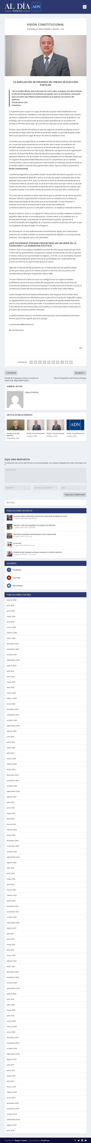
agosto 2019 (11, 1059)
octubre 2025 (12, 655)
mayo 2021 (11, 944)
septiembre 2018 (13, 1119)
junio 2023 (11, 808)
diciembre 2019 (12, 1037)
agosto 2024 (11, 731)
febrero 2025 (12, 698)
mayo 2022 (11, 879)
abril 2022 (10, 884)
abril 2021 (10, 950)
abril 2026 (10, 622)
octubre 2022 (12, 852)
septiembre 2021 (13, 923)
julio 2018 (10, 1130)
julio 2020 (10, 999)
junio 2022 (11, 873)
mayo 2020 (11, 1010)
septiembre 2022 (13, 857)
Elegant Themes (21, 1140)
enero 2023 (11, 835)
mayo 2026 (11, 616)
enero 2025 (11, 704)
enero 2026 (11, 638)
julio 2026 (10, 605)
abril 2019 (10, 1081)
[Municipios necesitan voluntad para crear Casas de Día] (9, 535)
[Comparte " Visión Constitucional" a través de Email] (66, 362)
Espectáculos (33, 518)
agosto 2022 (11, 862)
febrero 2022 (12, 895)
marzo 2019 (11, 1087)
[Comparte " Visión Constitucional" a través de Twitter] (35, 362)
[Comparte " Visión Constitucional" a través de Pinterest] (49, 362)
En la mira (17, 543)
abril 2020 (10, 1016)
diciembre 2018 (12, 1103)
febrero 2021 (12, 961)
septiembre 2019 (13, 1054)
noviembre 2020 (13, 977)
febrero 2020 (12, 1026)
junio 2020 (11, 1005)
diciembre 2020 (12, 972)
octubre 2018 (12, 1114)
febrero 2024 (12, 764)
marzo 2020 (11, 1021)
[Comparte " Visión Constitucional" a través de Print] (71, 362)
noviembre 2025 (13, 649)
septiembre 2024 (13, 726)
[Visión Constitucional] (36, 425)
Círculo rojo (32, 554)
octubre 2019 (12, 1048)
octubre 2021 (12, 917)
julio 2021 (10, 934)
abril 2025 (10, 687)
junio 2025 (11, 676)
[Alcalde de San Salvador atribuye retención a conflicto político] (9, 553)
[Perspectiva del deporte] (16, 425)
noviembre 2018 (13, 1109)
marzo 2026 (11, 627)
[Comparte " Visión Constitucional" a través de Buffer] (57, 362)
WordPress (45, 1140)
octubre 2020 (12, 983)
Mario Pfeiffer (45, 29)
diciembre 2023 (12, 775)
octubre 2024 (12, 720)
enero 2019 (11, 1098)
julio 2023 (10, 802)
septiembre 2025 (13, 660)
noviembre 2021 (13, 912)
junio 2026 (11, 611)
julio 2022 (10, 868)
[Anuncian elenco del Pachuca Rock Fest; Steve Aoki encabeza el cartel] (9, 517)
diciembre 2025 (12, 644)
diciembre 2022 (12, 841)
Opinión (56, 29)
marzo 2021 (11, 955)
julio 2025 (10, 671)
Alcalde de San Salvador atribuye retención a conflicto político (37, 552)
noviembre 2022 (13, 846)
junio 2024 (11, 742)
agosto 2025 (11, 666)
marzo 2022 (11, 890)
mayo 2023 (11, 813)
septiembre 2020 (13, 988)
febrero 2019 (12, 1092)
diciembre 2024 (12, 709)
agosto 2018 (11, 1125)
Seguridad (32, 527)
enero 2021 (11, 966)
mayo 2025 (11, 682)
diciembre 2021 (12, 906)
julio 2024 (10, 737)
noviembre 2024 (13, 715)
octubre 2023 (12, 786)
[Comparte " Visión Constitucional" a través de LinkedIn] (53, 362)
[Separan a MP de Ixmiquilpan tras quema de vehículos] (9, 526)
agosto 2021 (11, 928)
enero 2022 (11, 901)
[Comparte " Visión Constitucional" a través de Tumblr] (44, 362)
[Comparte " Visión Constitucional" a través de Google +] (40, 362)
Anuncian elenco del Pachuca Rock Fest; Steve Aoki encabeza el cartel (40, 516)
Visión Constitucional (36, 433)
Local (30, 536)
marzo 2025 (11, 693)
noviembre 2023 (13, 780)
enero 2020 (11, 1032)
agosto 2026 (11, 600)
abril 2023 (10, 819)
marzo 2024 (11, 758)
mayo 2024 (11, 748)
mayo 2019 (11, 1076)
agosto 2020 (11, 994)
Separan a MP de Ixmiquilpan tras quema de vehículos (34, 525)
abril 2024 (10, 753)
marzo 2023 (11, 824)
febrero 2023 (12, 830)
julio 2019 (10, 1065)
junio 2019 (11, 1070)
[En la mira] (9, 544)
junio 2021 (11, 939)
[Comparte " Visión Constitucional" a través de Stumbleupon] (62, 362)
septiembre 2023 (13, 791)
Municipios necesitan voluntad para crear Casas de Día (34, 534)
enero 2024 (11, 769)
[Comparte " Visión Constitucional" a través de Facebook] (31, 362)
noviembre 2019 (13, 1043)
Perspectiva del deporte (13, 434)
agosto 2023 (11, 797)
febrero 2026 (12, 633)
